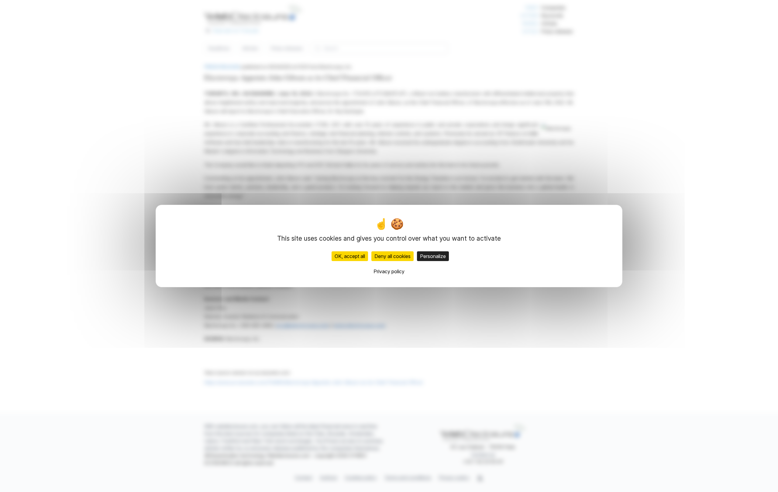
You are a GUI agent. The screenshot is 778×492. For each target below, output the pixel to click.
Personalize (433, 256)
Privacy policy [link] (389, 271)
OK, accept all (350, 256)
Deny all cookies (392, 256)
